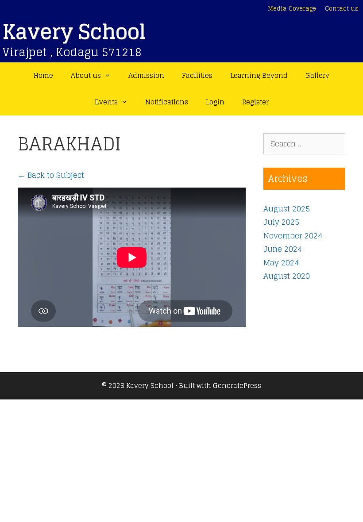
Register (255, 102)
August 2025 (286, 208)
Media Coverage (292, 9)
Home (43, 75)
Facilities (197, 75)
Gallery (317, 75)
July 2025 (281, 222)
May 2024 (281, 262)
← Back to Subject (51, 175)
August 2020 (286, 276)
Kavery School (74, 32)
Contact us (342, 9)
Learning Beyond (259, 75)
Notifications (166, 102)
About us (86, 75)
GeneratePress (237, 386)
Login (215, 102)
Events (106, 102)
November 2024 (292, 235)
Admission (146, 75)
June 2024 (282, 249)
